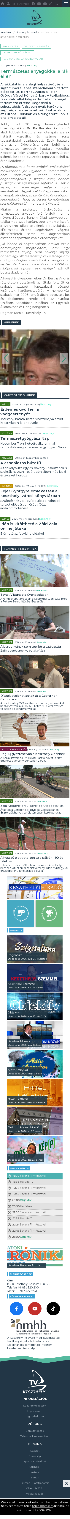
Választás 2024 (34, 1488)
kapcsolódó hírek (19, 395)
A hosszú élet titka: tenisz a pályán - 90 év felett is (31, 859)
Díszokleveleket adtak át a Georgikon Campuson (28, 697)
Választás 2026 (34, 1493)
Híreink (20, 32)
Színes (5, 404)
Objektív (25, 1200)
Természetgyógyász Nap (24, 438)
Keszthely (32, 65)
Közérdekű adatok (34, 1405)
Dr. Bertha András (36, 46)
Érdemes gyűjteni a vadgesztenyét (19, 411)
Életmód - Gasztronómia (34, 1482)
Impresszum (34, 1410)
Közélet (32, 32)
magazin (16, 930)
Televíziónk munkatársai (34, 1436)
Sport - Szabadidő (13, 749)
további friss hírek (20, 548)
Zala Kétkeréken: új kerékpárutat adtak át (31, 806)
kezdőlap (6, 32)
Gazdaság (35, 1456)
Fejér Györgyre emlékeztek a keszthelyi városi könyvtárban (30, 493)
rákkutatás (10, 46)
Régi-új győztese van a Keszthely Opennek (32, 754)
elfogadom (42, 1510)
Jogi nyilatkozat (34, 1416)
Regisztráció (20, 4)
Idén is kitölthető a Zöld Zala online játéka (28, 526)
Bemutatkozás (35, 1430)
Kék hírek (34, 1466)
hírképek (11, 322)
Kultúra (6, 486)
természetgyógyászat (17, 52)
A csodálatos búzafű (20, 463)
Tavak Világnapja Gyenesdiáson (24, 595)
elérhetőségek (21, 1274)
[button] (5, 358)
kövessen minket (22, 1296)
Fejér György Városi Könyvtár (23, 58)
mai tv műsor (19, 1168)
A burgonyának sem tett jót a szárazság (30, 646)
